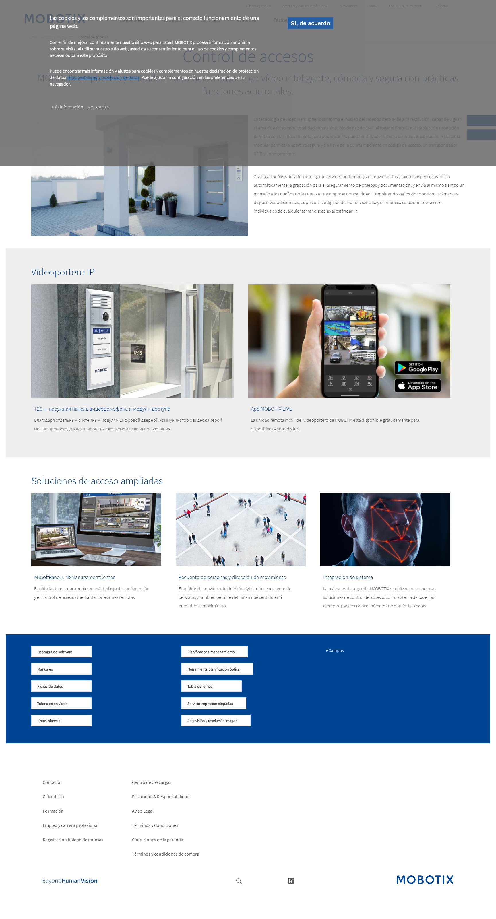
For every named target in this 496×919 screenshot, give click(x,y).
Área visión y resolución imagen (212, 720)
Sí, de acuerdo (310, 23)
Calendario (53, 796)
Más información (67, 107)
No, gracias (98, 107)
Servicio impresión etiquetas (210, 703)
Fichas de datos (50, 686)
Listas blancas (48, 720)
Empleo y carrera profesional (70, 825)
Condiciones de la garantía (157, 839)
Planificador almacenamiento (211, 651)
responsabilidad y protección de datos (103, 77)
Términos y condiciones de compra (165, 854)
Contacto (51, 782)
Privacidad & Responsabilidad (160, 796)
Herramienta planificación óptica (213, 669)
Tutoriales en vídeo (52, 703)
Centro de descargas (151, 782)
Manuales (45, 669)
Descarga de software (54, 651)
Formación (53, 811)
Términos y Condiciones (155, 825)
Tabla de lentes (199, 686)
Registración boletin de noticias (73, 839)
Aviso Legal (143, 811)
